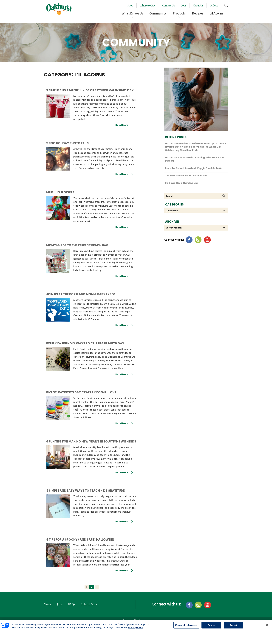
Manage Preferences (186, 625)
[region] (136, 625)
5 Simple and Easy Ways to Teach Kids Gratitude (85, 490)
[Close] (267, 625)
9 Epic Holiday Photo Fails (67, 143)
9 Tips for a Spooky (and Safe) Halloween (80, 539)
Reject (211, 625)
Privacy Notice (135, 627)
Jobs (183, 5)
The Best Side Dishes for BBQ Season (186, 175)
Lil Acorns (217, 13)
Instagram (198, 239)
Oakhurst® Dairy (59, 9)
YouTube (207, 239)
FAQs (71, 604)
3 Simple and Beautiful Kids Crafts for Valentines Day (90, 90)
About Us (198, 5)
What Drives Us (132, 13)
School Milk (89, 604)
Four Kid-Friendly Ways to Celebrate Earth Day (85, 343)
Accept (233, 625)
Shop (130, 5)
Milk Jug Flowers (60, 192)
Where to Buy (148, 5)
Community (158, 13)
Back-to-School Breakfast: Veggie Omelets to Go (193, 168)
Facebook (189, 239)
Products (179, 13)
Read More (121, 125)
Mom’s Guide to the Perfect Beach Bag (77, 245)
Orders (214, 5)
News (47, 604)
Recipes (197, 13)
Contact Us (168, 5)
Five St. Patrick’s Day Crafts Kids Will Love (81, 392)
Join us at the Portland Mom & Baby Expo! (80, 294)
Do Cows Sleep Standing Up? (181, 183)
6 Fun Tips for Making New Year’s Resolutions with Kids (91, 441)
